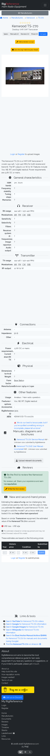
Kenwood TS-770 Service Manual (30, 439)
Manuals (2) (14, 34)
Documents (6, 719)
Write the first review (15, 489)
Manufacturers (26, 13)
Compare (43, 34)
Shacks (4, 730)
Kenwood (31, 18)
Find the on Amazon (22, 644)
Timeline (5, 727)
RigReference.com (31, 744)
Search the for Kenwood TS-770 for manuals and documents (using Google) (26, 638)
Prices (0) (34, 34)
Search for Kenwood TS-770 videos (25, 621)
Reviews (5, 722)
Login (12, 154)
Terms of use (7, 680)
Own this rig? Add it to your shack (26, 50)
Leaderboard (7, 733)
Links (4, 736)
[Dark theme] (30, 752)
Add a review (26, 42)
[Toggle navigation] (45, 5)
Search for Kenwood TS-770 (25, 627)
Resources (6, 739)
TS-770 (41, 18)
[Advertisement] (25, 125)
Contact (5, 683)
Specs (6, 34)
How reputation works (11, 674)
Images (5, 725)
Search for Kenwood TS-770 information (26, 624)
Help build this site (9, 672)
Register (21, 154)
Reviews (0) (25, 34)
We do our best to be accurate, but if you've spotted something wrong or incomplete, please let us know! (30, 425)
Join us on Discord (14, 697)
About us (5, 669)
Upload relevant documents (30, 461)
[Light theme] (25, 752)
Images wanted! (8, 677)
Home (5, 18)
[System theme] (20, 752)
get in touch (34, 664)
